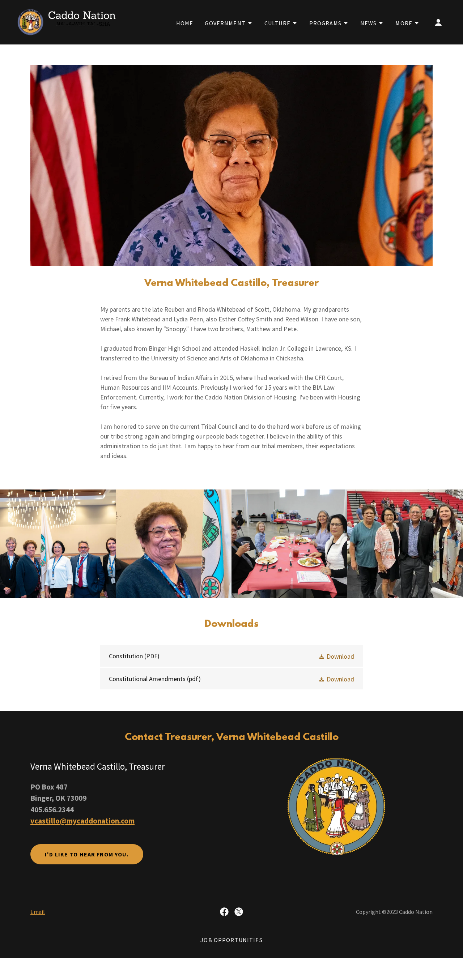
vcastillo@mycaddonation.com (82, 821)
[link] (66, 21)
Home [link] (185, 23)
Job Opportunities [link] (231, 940)
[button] (228, 23)
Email (37, 911)
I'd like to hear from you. (87, 854)
